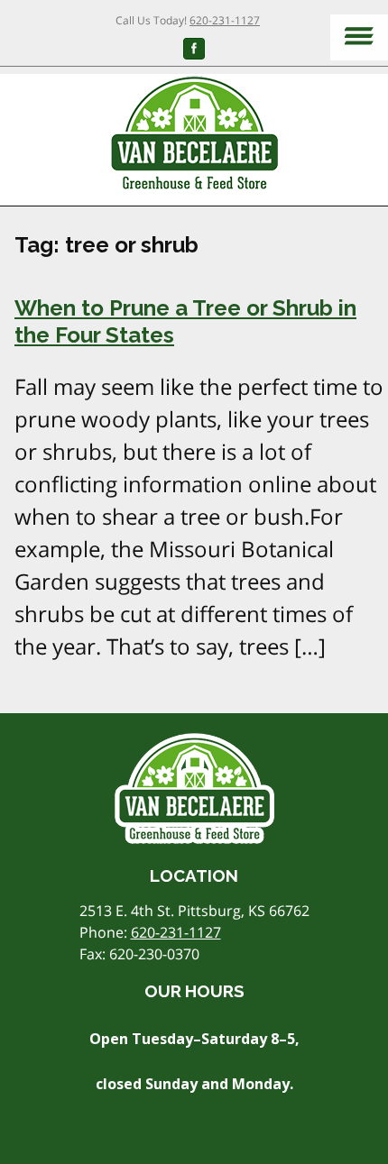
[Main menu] (359, 37)
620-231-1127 (224, 20)
